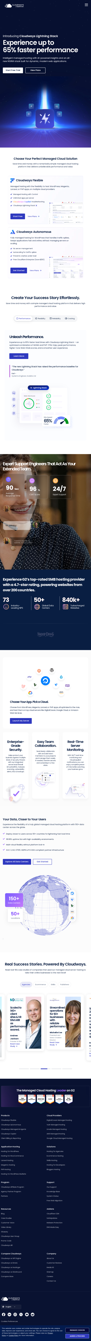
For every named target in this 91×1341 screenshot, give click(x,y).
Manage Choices (77, 1330)
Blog (2, 1213)
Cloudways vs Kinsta (9, 1263)
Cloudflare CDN (53, 1213)
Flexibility (41, 318)
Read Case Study (15, 1054)
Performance (24, 318)
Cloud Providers (54, 1116)
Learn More (19, 356)
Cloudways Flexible (8, 1120)
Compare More (7, 1276)
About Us (50, 1258)
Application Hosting (10, 1147)
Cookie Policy (13, 1335)
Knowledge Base (53, 1191)
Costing (71, 318)
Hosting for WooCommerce (12, 1156)
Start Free (17, 216)
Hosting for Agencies (55, 1151)
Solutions (51, 1147)
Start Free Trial (13, 70)
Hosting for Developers (56, 1165)
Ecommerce (40, 984)
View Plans (35, 70)
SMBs (53, 984)
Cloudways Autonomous (11, 1125)
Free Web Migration (54, 1200)
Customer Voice (7, 1223)
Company (51, 1254)
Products (5, 1116)
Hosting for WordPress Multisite (13, 1174)
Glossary (4, 1232)
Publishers (64, 984)
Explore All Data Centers (16, 861)
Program (5, 1182)
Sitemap (50, 1272)
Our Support (52, 1187)
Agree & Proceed (77, 1336)
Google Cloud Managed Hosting (59, 1138)
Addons (50, 1209)
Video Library (6, 1227)
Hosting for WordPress (10, 1151)
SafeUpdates (52, 1218)
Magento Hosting (8, 1165)
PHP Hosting (5, 1169)
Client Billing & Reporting (11, 1138)
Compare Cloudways (11, 1254)
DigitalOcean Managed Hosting (59, 1120)
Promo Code (6, 1241)
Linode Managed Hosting (57, 1129)
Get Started (18, 270)
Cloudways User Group (10, 1236)
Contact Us (51, 1281)
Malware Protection (54, 1223)
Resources (6, 1209)
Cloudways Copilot (8, 1134)
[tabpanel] (65, 1022)
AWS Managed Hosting (56, 1134)
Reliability (56, 318)
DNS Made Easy (53, 1227)
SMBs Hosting (52, 1160)
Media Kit (50, 1267)
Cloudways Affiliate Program (12, 1187)
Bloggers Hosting (53, 1169)
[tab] (63, 1068)
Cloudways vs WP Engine (11, 1258)
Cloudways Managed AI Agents (13, 1129)
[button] (10, 1321)
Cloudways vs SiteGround (11, 1272)
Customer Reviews (54, 1263)
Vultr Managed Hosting (56, 1125)
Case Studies (6, 1218)
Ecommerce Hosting (55, 1156)
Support (50, 1182)
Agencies (26, 984)
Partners (4, 1196)
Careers (50, 1276)
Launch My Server (21, 720)
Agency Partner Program (11, 1191)
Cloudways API (7, 1245)
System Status (53, 1196)
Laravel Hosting (7, 1160)
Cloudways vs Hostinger (10, 1267)
